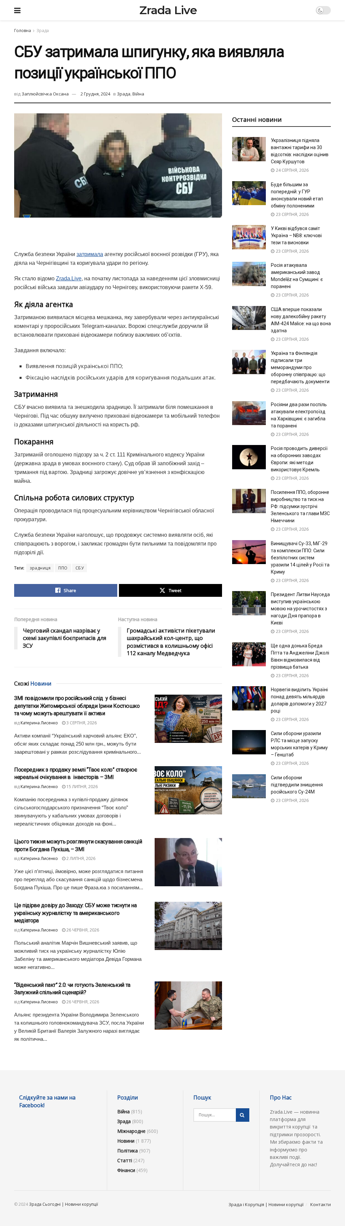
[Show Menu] (17, 10)
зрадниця (40, 568)
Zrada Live (168, 10)
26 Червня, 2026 (82, 930)
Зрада (42, 30)
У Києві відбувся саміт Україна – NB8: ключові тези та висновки (296, 235)
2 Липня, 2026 (80, 858)
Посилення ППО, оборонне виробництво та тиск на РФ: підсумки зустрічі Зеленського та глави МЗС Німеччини (300, 506)
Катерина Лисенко (39, 723)
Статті (124, 1160)
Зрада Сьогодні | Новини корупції (63, 1204)
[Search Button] (242, 1115)
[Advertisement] (118, 238)
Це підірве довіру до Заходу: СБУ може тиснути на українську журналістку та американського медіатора (75, 913)
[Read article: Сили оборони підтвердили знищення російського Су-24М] (249, 786)
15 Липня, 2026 (81, 786)
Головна (22, 30)
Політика (127, 1150)
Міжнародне (131, 1131)
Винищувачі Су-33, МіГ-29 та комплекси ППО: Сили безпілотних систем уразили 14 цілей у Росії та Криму (300, 558)
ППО (63, 568)
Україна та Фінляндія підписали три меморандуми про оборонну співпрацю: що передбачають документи (300, 367)
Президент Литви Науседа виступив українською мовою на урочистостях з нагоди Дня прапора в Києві (300, 608)
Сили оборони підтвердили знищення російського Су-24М (297, 785)
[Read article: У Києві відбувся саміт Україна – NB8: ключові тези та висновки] (249, 237)
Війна (138, 94)
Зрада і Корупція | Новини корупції (266, 1204)
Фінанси (126, 1170)
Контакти (320, 1204)
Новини (125, 1141)
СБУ (79, 568)
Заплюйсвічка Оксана (45, 94)
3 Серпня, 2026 (81, 723)
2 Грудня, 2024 (95, 94)
